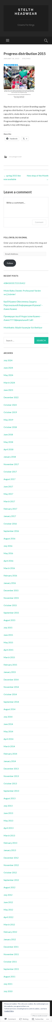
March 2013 (9, 835)
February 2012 (10, 932)
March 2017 (9, 501)
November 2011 (11, 954)
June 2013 (8, 813)
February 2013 (10, 843)
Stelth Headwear (26, 12)
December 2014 (11, 679)
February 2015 (10, 664)
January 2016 (10, 583)
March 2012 (9, 924)
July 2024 (8, 360)
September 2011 (11, 969)
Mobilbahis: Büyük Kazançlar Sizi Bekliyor (23, 327)
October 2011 (10, 961)
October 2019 (10, 412)
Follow (10, 263)
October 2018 (10, 427)
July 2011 (8, 984)
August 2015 (9, 620)
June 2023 (8, 390)
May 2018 (8, 442)
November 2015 (11, 598)
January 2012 (10, 939)
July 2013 (8, 805)
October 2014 (10, 694)
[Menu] (8, 40)
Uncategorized (15, 157)
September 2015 (11, 612)
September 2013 (11, 791)
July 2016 (8, 546)
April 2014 (8, 739)
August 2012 (9, 887)
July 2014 (8, 716)
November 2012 (11, 865)
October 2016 (10, 523)
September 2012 (11, 880)
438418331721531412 (14, 283)
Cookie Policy (9, 1011)
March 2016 (9, 568)
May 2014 (8, 731)
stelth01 (26, 59)
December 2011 (11, 946)
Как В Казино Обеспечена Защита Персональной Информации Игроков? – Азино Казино (23, 305)
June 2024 (8, 367)
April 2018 (8, 449)
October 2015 (10, 605)
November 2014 (11, 687)
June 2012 (8, 902)
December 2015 (11, 590)
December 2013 (11, 768)
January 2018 (10, 456)
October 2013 (10, 783)
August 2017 (9, 479)
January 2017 (10, 516)
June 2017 (8, 486)
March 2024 (9, 382)
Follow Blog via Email (15, 237)
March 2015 (9, 657)
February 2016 (10, 575)
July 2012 (8, 895)
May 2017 (8, 494)
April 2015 (8, 649)
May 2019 (8, 419)
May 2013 (8, 820)
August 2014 (9, 709)
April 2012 (8, 917)
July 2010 (8, 991)
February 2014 (10, 753)
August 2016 (9, 538)
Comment (39, 222)
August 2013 (9, 798)
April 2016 (8, 560)
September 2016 (11, 531)
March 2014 (9, 746)
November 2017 (11, 464)
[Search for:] (26, 340)
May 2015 (8, 642)
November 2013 (11, 776)
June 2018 (8, 434)
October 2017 (10, 471)
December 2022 (11, 397)
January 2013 (10, 850)
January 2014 (10, 761)
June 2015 (8, 635)
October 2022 (10, 405)
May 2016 (8, 553)
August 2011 (9, 976)
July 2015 (8, 627)
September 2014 (11, 702)
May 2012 (8, 909)
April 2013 (8, 828)
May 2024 (8, 375)
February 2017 (10, 508)
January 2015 (10, 672)
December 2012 (11, 857)
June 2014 (8, 724)
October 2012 (10, 872)
